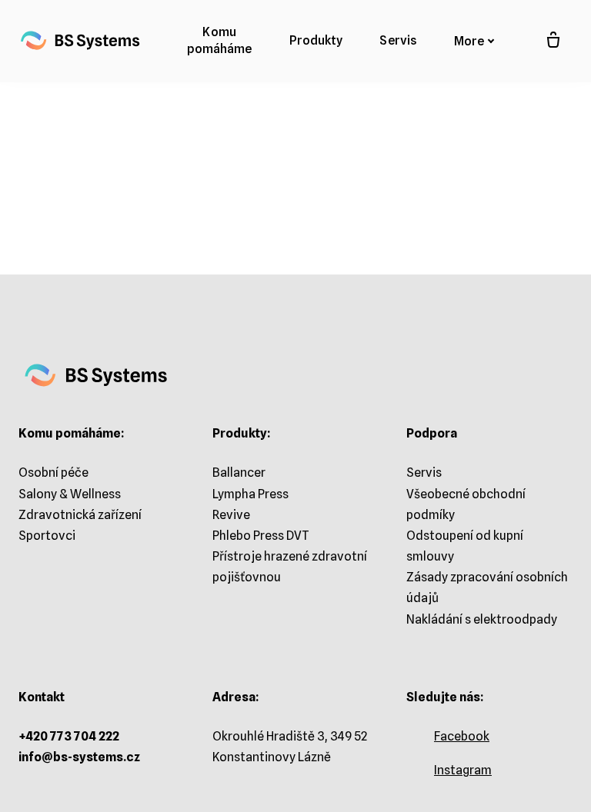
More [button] (469, 41)
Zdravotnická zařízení (80, 515)
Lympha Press (250, 494)
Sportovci (46, 535)
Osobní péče (53, 472)
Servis (424, 472)
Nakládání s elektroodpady (481, 619)
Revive (231, 515)
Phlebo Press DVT (260, 535)
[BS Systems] (80, 41)
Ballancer (238, 472)
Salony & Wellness (69, 494)
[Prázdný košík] (553, 41)
